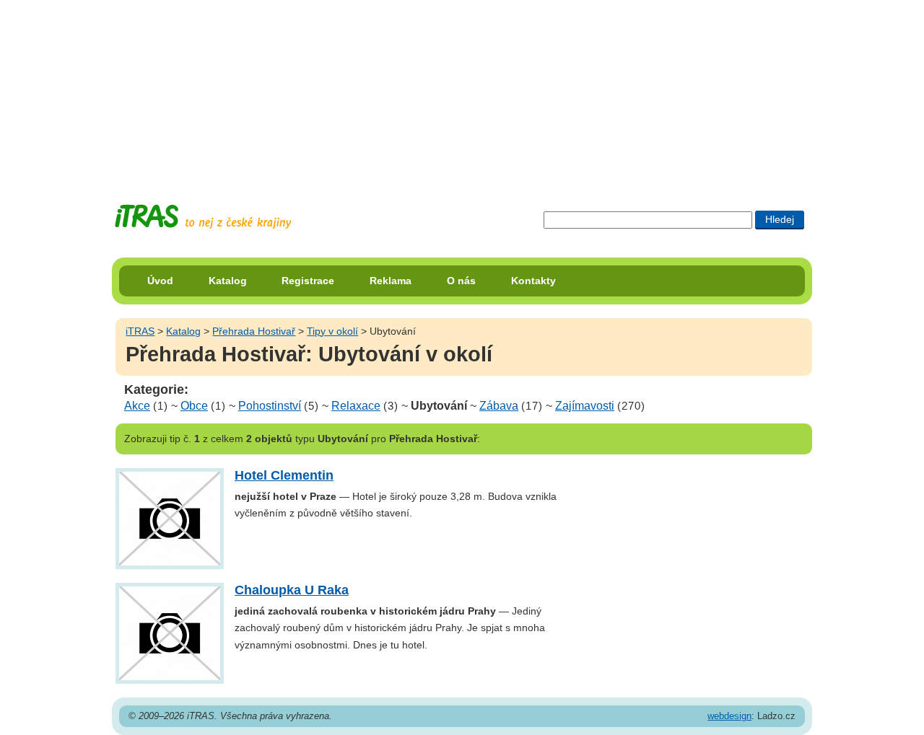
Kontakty (533, 280)
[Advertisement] (462, 90)
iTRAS (140, 331)
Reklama (390, 280)
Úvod (160, 280)
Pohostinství (269, 406)
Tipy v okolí (332, 331)
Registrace (308, 280)
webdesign (729, 715)
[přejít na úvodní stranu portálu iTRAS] (203, 217)
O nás (461, 280)
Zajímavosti (584, 406)
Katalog (228, 280)
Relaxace (355, 406)
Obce (194, 406)
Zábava (498, 406)
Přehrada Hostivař (253, 331)
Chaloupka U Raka (292, 590)
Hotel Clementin (284, 475)
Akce (137, 406)
